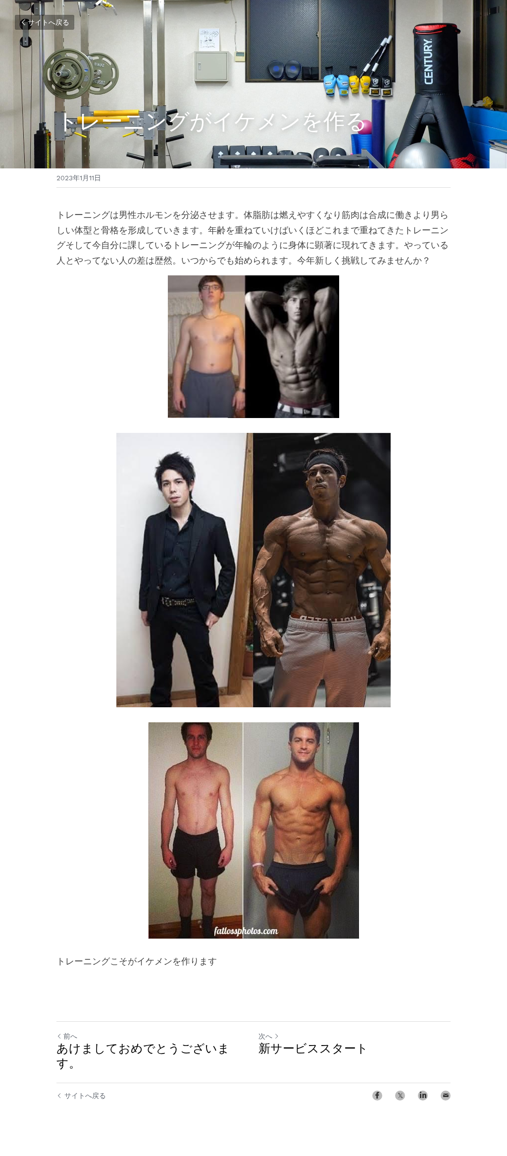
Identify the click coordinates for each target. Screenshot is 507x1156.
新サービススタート (313, 1049)
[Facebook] (377, 1096)
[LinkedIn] (423, 1096)
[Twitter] (400, 1096)
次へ (265, 1036)
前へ (70, 1036)
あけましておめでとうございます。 (143, 1057)
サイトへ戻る (48, 22)
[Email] (446, 1096)
